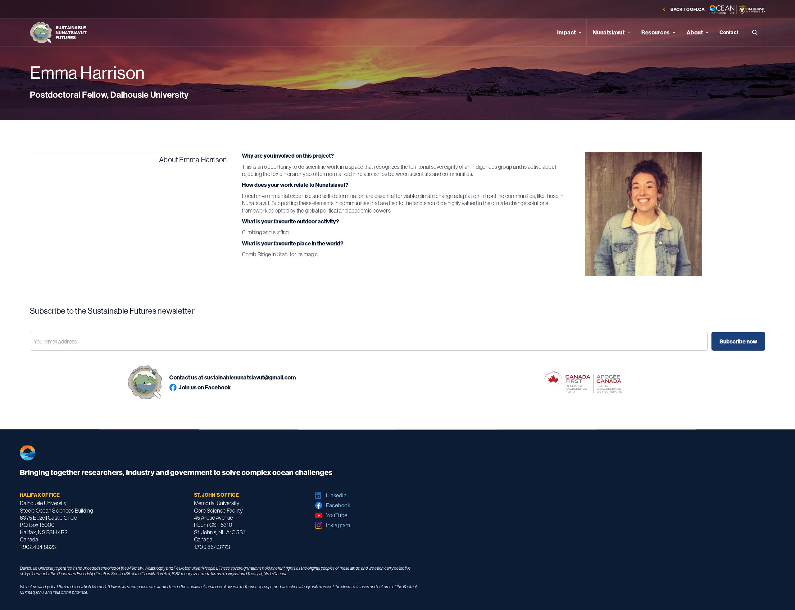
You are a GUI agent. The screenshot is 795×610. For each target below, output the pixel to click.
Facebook (338, 505)
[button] (569, 33)
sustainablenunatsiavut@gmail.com (250, 377)
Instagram (338, 525)
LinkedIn (336, 495)
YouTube (337, 515)
